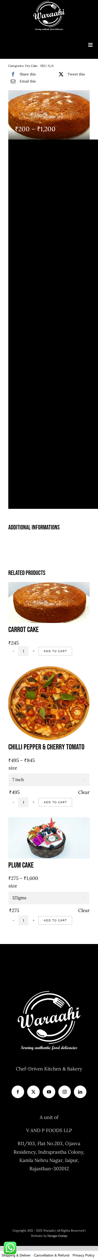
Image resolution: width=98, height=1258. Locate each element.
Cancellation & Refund (51, 1255)
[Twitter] (33, 1092)
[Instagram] (64, 1092)
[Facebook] (18, 1092)
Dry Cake (31, 66)
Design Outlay (57, 1236)
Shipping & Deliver (16, 1255)
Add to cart (55, 651)
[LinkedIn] (80, 1092)
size (13, 768)
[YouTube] (49, 1092)
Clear (84, 792)
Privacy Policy (83, 1255)
